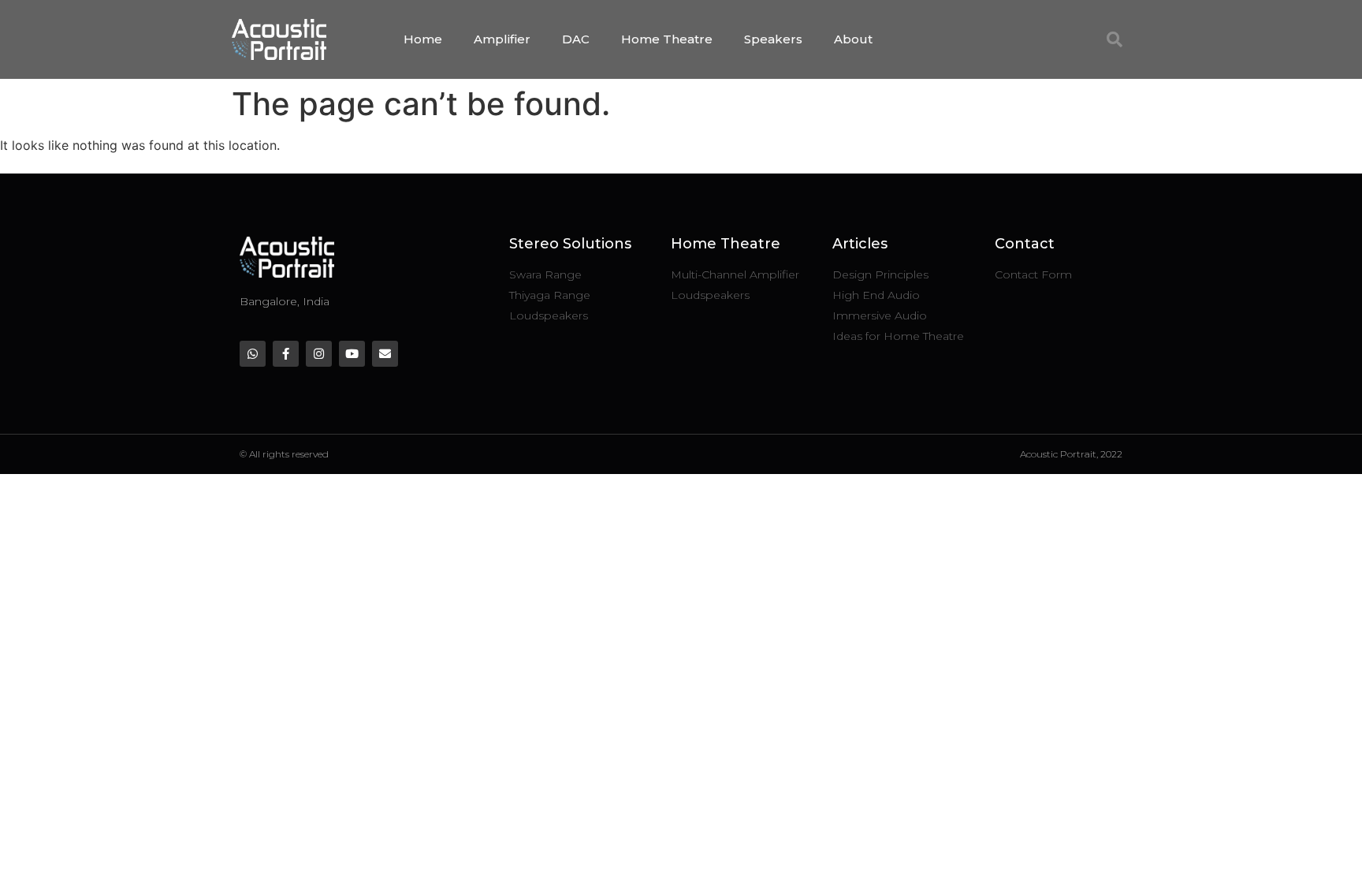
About (853, 39)
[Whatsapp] (253, 354)
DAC (576, 39)
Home (423, 39)
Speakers (773, 39)
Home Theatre (667, 39)
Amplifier (502, 39)
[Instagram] (319, 354)
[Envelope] (385, 354)
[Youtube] (352, 354)
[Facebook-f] (286, 354)
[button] (1114, 39)
